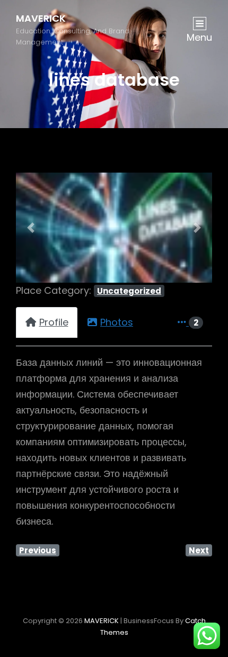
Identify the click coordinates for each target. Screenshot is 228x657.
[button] (31, 228)
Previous (37, 550)
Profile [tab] (53, 322)
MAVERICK (41, 18)
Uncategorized (129, 290)
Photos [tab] (116, 322)
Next (199, 550)
